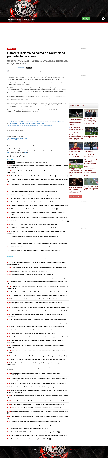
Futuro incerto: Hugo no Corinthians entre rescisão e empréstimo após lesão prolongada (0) (35, 259)
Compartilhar (20, 67)
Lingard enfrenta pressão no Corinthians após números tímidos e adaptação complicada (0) (35, 400)
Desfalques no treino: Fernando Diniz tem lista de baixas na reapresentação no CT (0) (33, 421)
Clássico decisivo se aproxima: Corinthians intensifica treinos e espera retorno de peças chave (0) (37, 323)
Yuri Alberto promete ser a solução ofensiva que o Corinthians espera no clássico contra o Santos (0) (37, 396)
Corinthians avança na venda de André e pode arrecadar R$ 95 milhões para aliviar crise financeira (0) (37, 417)
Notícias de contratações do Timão (17, 138)
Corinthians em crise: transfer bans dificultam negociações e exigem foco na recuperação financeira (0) (35, 363)
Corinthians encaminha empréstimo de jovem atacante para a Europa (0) (30, 274)
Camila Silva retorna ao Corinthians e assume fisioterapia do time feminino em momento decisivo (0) (38, 221)
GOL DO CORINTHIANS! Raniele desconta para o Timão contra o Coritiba (91, 188)
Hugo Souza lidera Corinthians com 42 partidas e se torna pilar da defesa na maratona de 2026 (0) (37, 311)
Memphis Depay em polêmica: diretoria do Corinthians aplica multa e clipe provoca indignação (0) (37, 356)
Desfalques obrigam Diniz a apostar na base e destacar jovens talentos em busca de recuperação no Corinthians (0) (37, 379)
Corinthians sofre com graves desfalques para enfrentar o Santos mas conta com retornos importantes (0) (35, 315)
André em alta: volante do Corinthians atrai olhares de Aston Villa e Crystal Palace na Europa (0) (36, 383)
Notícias (13, 19)
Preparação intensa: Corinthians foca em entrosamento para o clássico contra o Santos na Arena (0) (37, 282)
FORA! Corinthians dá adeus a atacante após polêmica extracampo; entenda (75, 121)
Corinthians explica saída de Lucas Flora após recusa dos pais (26, 123)
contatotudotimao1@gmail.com (73, 449)
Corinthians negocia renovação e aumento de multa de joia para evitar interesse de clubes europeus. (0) (35, 341)
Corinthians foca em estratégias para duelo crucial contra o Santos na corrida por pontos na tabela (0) (37, 412)
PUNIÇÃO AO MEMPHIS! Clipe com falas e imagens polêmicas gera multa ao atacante (76, 190)
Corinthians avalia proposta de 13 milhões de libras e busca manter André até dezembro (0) (35, 184)
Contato (32, 19)
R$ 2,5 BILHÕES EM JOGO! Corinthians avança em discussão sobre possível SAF (90, 121)
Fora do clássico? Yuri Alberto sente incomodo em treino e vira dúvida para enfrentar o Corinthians (36, 121)
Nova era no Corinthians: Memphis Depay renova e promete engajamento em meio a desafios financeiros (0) (36, 171)
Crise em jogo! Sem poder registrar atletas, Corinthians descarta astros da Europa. (75, 154)
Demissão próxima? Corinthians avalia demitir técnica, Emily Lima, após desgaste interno (90, 172)
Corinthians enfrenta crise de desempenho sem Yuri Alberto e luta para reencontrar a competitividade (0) (33, 374)
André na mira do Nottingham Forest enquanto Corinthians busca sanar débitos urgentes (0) (35, 326)
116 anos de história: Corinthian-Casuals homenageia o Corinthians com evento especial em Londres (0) (35, 213)
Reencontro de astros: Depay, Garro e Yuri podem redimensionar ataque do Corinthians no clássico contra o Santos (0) (37, 166)
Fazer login (86, 19)
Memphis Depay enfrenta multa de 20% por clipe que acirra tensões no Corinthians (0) (34, 407)
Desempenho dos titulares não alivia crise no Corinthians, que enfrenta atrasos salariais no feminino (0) (35, 346)
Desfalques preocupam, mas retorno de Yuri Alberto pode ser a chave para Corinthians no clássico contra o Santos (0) (37, 287)
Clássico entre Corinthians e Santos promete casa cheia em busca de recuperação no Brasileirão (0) (38, 307)
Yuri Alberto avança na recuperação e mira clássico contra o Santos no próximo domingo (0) (35, 404)
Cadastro (20, 19)
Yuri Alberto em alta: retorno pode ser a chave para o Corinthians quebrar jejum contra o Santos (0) (37, 337)
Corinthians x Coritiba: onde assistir (90, 137)
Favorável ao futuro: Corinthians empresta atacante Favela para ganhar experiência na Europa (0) (37, 295)
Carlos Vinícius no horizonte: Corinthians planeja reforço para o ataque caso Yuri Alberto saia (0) (37, 267)
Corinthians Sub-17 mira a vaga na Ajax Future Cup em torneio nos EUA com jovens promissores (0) (38, 176)
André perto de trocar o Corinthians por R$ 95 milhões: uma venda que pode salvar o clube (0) (36, 359)
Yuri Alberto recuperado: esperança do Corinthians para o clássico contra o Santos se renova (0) (37, 319)
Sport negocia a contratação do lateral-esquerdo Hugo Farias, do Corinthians (90, 154)
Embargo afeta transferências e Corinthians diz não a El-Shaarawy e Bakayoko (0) (32, 387)
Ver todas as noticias (75, 196)
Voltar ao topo (54, 455)
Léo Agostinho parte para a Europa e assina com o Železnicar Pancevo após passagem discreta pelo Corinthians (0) (36, 263)
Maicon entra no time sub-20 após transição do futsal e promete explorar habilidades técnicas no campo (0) (37, 351)
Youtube (26, 19)
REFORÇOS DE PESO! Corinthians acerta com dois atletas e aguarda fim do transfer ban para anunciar (76, 172)
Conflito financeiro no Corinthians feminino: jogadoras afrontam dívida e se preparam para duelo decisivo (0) (37, 368)
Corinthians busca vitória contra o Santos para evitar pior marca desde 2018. (30, 125)
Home (8, 19)
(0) (37, 180)
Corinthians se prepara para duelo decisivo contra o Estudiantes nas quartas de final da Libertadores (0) (34, 303)
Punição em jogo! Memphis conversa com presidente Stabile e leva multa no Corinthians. (76, 137)
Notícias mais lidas (12, 139)
